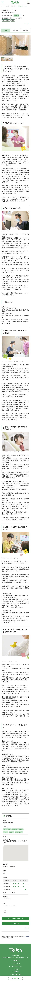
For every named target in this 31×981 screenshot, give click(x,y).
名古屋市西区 (13, 6)
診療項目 (15, 30)
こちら (27, 936)
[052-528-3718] (15, 978)
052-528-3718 (7, 899)
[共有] (25, 23)
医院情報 (25, 30)
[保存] (28, 23)
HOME (2, 6)
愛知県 (7, 6)
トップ (5, 30)
